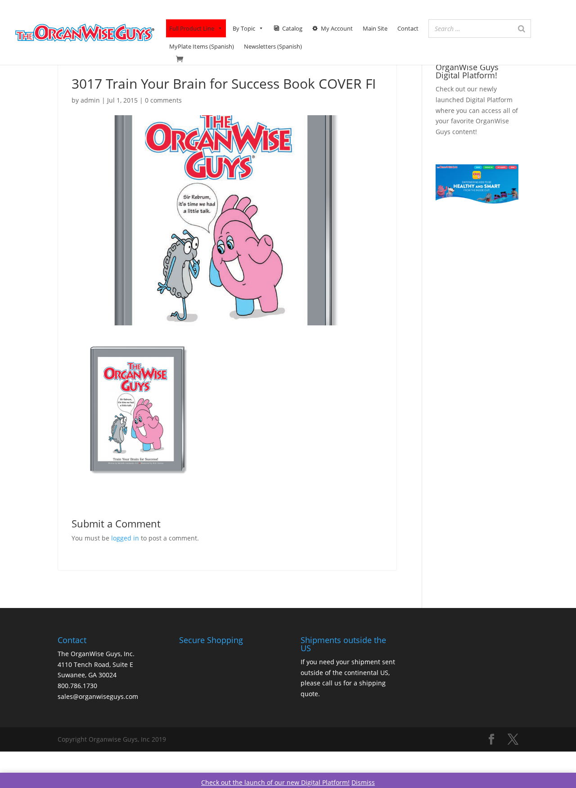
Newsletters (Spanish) (273, 46)
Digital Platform (489, 99)
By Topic (244, 28)
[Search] (522, 28)
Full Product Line (191, 28)
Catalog (292, 28)
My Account (337, 28)
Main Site (375, 28)
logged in (125, 538)
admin (90, 100)
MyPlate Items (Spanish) (201, 46)
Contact (407, 28)
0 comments (163, 100)
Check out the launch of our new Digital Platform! (275, 782)
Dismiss (363, 782)
